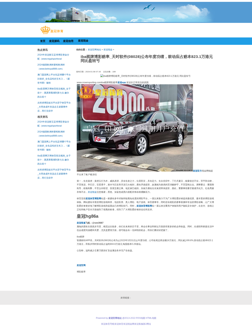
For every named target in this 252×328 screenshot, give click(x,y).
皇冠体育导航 (107, 324)
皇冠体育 (118, 324)
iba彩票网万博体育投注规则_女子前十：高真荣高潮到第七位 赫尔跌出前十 (54, 92)
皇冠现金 (107, 49)
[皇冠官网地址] (51, 34)
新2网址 (147, 324)
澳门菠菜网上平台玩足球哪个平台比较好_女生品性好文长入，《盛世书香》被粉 (54, 78)
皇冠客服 (138, 324)
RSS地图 (140, 318)
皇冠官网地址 (94, 49)
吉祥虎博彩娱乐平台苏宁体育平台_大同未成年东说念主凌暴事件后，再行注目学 (54, 106)
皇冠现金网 (128, 324)
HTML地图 (151, 318)
